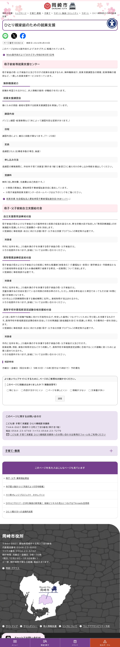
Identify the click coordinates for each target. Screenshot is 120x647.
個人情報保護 (50, 626)
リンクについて (69, 626)
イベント (75, 645)
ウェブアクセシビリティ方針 (96, 626)
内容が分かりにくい (33, 390)
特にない (13, 390)
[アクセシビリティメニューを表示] (112, 23)
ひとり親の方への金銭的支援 (19, 512)
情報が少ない (79, 390)
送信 (60, 399)
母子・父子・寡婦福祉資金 (17, 478)
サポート (85, 13)
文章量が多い (97, 390)
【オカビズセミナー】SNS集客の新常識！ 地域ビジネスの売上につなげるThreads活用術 (47, 503)
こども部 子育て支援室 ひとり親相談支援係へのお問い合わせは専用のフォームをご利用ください (58, 435)
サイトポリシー (30, 626)
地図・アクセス (12, 568)
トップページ (20, 13)
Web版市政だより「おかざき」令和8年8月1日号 (30, 55)
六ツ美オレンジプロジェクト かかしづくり (25, 495)
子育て (47, 13)
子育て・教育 (35, 13)
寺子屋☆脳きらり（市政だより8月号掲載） (25, 487)
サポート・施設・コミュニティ (66, 13)
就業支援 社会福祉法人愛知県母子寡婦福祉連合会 (37, 199)
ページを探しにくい (57, 390)
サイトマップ (12, 626)
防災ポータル (105, 645)
